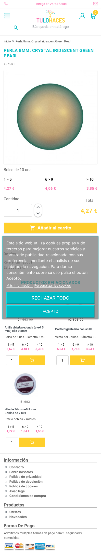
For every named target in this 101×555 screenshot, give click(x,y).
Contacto (16, 467)
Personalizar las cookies (52, 285)
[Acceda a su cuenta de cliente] (82, 16)
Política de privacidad (25, 477)
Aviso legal (17, 491)
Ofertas (15, 512)
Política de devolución (26, 481)
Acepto (50, 311)
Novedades (18, 517)
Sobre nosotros (21, 472)
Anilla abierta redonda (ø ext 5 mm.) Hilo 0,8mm (24, 329)
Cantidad (11, 199)
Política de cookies (23, 486)
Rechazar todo (50, 298)
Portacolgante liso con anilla (73, 329)
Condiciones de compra (27, 496)
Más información (19, 285)
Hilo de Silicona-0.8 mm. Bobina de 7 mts (21, 411)
